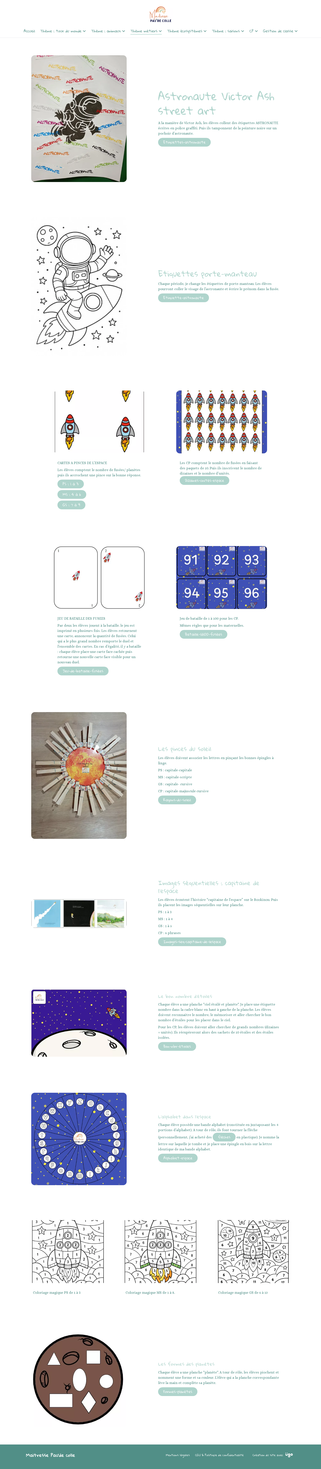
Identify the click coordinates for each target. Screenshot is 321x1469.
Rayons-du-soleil (177, 799)
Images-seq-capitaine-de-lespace (192, 941)
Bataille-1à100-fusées (203, 634)
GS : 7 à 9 (71, 504)
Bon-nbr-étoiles (177, 1046)
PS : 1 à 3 (71, 483)
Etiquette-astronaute (183, 297)
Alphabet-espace (177, 1158)
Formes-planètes (177, 1391)
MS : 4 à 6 (72, 494)
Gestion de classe (278, 31)
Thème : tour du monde (60, 31)
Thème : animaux (106, 31)
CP (251, 31)
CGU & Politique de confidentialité (219, 1455)
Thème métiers (143, 31)
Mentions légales (178, 1455)
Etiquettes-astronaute (184, 142)
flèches (224, 1137)
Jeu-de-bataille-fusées (83, 671)
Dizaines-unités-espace (204, 480)
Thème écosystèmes (184, 31)
